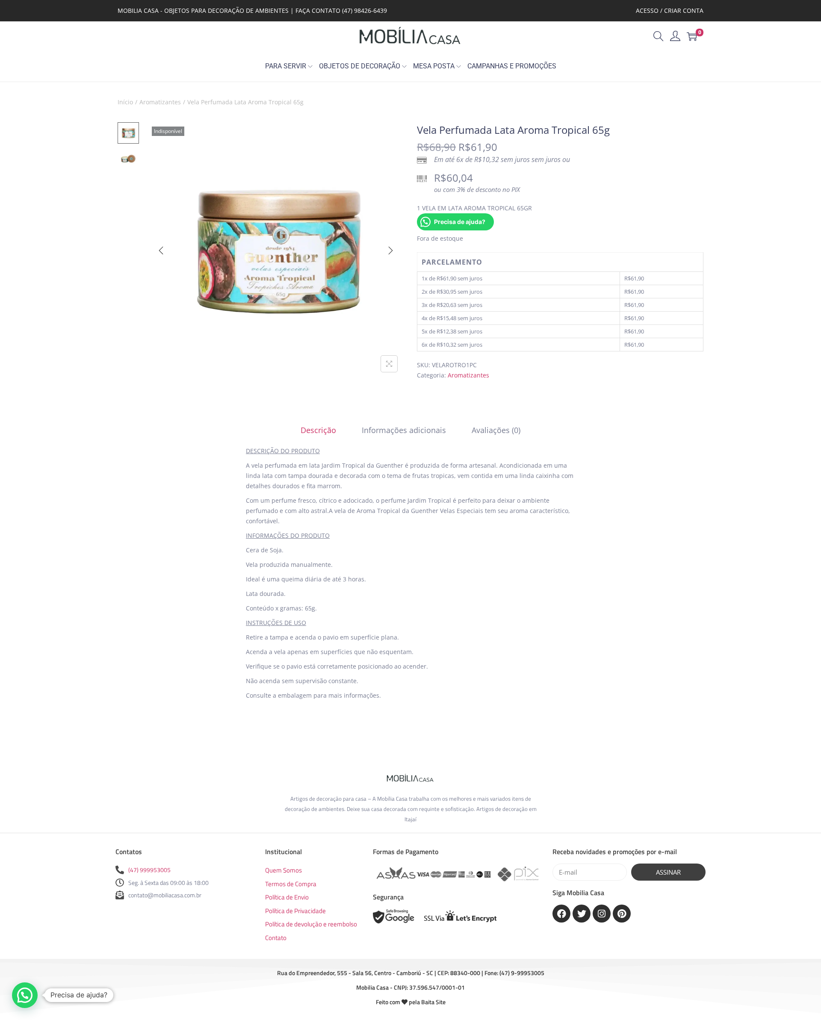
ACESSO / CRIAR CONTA (669, 10)
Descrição (318, 430)
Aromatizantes (160, 102)
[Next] (390, 250)
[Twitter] (582, 914)
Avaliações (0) (496, 430)
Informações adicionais (404, 430)
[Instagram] (602, 914)
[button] (25, 995)
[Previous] (161, 250)
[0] (692, 36)
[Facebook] (561, 914)
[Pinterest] (622, 914)
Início (125, 102)
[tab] (318, 430)
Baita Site (433, 1001)
